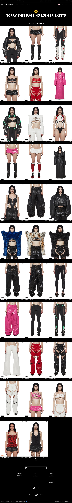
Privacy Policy (3, 501)
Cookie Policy (12, 501)
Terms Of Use (7, 501)
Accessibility (16, 501)
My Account (19, 476)
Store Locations (51, 476)
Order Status (19, 475)
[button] (20, 1)
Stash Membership (52, 482)
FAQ (35, 475)
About (52, 475)
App (51, 481)
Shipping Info (35, 476)
